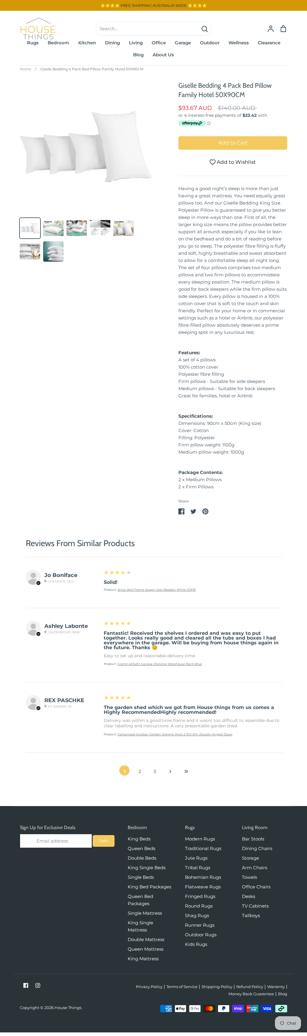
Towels (249, 877)
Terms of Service (182, 986)
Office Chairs (256, 887)
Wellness (238, 43)
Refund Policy (249, 986)
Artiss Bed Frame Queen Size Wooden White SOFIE (157, 590)
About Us (163, 54)
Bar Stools (253, 839)
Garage (183, 43)
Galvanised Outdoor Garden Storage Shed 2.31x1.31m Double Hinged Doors (175, 734)
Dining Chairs (257, 848)
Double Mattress (146, 939)
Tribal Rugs (197, 867)
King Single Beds (146, 867)
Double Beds (142, 858)
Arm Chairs (254, 867)
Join (103, 840)
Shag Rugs (197, 915)
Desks (248, 896)
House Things (68, 1007)
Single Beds (141, 877)
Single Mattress (145, 913)
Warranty (276, 986)
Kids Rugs (196, 944)
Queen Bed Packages (140, 899)
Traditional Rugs (203, 848)
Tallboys (251, 915)
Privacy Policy (149, 986)
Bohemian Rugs (203, 877)
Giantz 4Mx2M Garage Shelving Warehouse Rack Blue (160, 664)
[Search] (204, 28)
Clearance (269, 43)
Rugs (33, 43)
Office (159, 43)
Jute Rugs (196, 858)
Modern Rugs (200, 839)
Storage (250, 858)
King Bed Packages (149, 887)
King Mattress (143, 958)
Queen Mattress (145, 949)
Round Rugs (199, 906)
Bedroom (58, 43)
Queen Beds (141, 848)
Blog (138, 54)
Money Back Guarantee (251, 993)
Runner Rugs (199, 925)
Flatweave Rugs (203, 887)
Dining (112, 43)
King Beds (139, 839)
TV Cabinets (255, 906)
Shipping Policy (216, 986)
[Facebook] (26, 985)
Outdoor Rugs (200, 934)
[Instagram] (38, 985)
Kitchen (87, 43)
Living (136, 43)
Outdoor (209, 43)
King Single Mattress (140, 926)
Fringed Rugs (200, 896)
